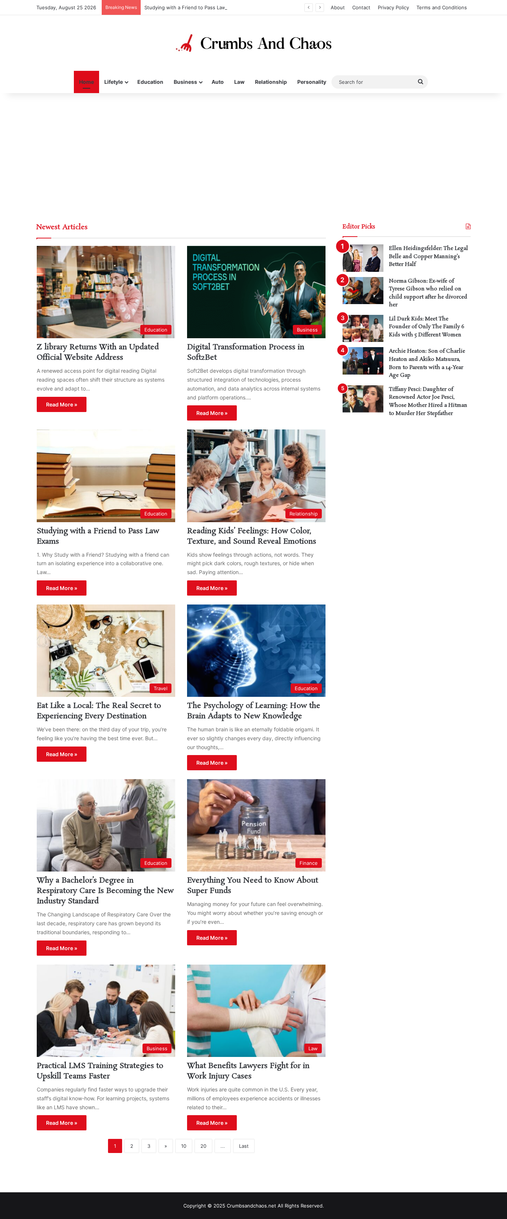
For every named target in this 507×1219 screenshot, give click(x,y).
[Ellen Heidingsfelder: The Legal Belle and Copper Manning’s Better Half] (363, 258)
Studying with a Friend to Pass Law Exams (193, 7)
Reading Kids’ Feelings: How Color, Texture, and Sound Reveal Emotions (251, 536)
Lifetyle (113, 82)
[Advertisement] (253, 156)
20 (203, 1146)
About (338, 7)
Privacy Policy (393, 7)
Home (86, 82)
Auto (218, 82)
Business (185, 82)
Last (244, 1146)
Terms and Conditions (441, 7)
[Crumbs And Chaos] (253, 43)
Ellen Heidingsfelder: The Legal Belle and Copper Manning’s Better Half (428, 256)
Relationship (271, 82)
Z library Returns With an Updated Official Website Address (98, 352)
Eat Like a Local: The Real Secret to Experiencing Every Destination (99, 711)
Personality (311, 82)
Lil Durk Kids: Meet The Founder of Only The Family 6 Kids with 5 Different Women (426, 327)
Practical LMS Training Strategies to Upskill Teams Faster (100, 1071)
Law (239, 82)
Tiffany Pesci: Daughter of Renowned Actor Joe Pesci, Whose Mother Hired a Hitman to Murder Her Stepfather (428, 401)
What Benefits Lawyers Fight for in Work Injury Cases (248, 1071)
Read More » (61, 404)
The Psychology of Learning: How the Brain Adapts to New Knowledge (253, 711)
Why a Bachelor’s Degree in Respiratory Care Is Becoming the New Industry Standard (105, 890)
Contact (361, 7)
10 (183, 1146)
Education (150, 82)
